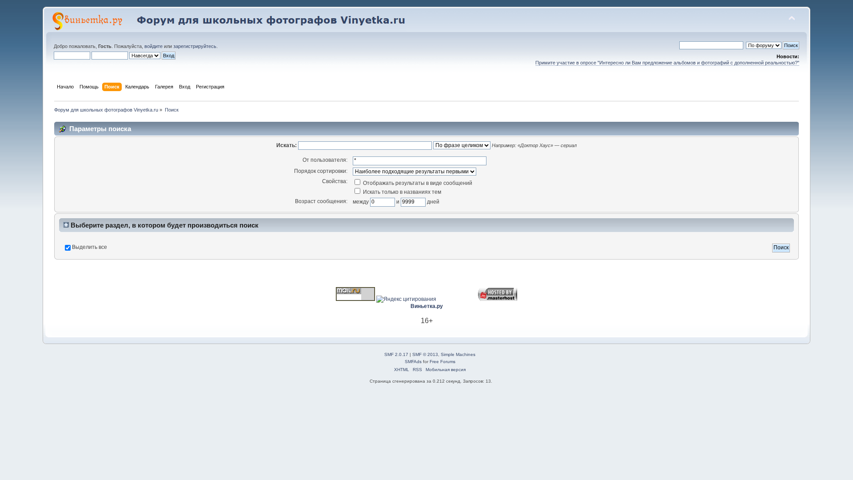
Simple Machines (458, 354)
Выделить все (89, 247)
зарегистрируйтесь (194, 46)
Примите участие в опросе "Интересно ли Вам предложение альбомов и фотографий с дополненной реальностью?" (667, 62)
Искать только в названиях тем (401, 192)
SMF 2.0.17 (396, 354)
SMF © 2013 (425, 354)
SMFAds (413, 361)
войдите (153, 46)
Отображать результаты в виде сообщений (417, 183)
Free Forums (442, 361)
